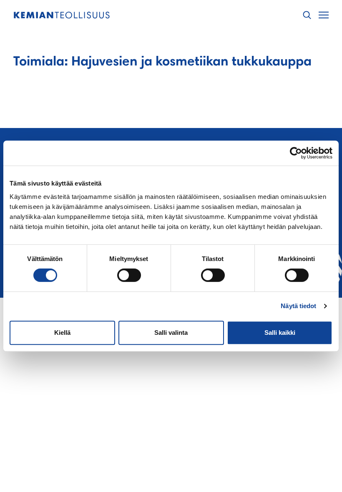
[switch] (129, 275)
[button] (307, 15)
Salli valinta (171, 332)
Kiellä (62, 332)
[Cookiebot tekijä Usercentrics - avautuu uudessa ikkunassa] (295, 153)
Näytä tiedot (298, 305)
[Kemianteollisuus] (61, 15)
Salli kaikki (279, 332)
